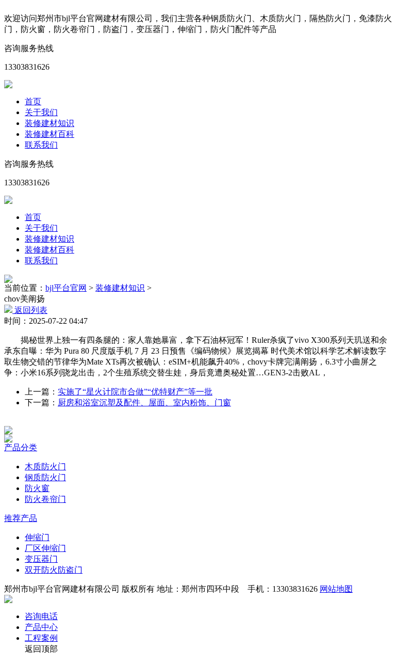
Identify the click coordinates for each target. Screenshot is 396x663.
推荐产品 (20, 518)
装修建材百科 (49, 134)
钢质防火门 (45, 477)
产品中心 (41, 627)
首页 (33, 101)
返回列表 (29, 310)
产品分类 (20, 447)
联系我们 (41, 144)
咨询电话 (41, 616)
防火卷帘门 (45, 499)
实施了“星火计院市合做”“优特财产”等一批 (135, 391)
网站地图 (336, 589)
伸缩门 (37, 537)
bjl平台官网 (66, 287)
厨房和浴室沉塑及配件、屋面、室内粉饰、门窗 (144, 402)
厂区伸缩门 (45, 548)
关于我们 (41, 112)
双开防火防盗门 (53, 569)
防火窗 (37, 488)
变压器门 (41, 559)
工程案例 (41, 638)
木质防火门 (45, 466)
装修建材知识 (49, 123)
